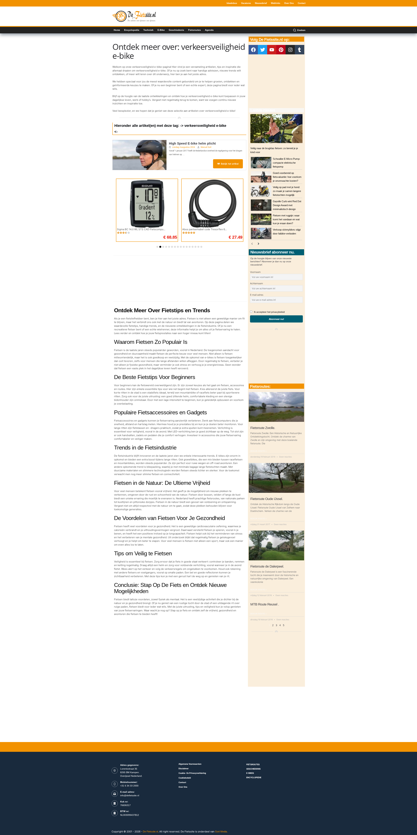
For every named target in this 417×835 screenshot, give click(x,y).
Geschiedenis (176, 30)
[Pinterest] (281, 49)
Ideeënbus (232, 3)
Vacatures (246, 3)
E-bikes (250, 773)
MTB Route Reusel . (264, 604)
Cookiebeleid (185, 778)
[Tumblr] (299, 49)
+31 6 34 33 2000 (129, 785)
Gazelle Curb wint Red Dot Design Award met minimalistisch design (287, 205)
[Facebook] (253, 49)
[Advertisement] (246, 16)
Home (117, 30)
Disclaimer (184, 768)
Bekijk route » (258, 451)
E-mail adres (256, 294)
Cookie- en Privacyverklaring (192, 773)
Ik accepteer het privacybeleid (269, 312)
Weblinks (275, 3)
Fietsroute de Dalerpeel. (267, 566)
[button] (157, 247)
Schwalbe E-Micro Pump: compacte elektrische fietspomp (286, 162)
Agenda (209, 30)
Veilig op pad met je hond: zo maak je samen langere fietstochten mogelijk (287, 191)
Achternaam (256, 283)
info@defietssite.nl (129, 795)
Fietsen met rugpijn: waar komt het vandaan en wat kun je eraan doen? (286, 219)
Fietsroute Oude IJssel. (266, 499)
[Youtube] (272, 49)
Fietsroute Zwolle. (262, 428)
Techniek (148, 30)
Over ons (289, 3)
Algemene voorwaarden (190, 764)
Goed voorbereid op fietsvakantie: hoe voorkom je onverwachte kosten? (287, 177)
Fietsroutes (194, 30)
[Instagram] (290, 49)
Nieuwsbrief (261, 3)
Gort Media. (221, 831)
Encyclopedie (131, 30)
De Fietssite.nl (150, 831)
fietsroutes (253, 764)
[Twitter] (262, 49)
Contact (301, 3)
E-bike (161, 30)
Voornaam (255, 272)
